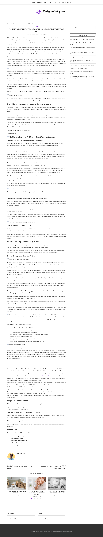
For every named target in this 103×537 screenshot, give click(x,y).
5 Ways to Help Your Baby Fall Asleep (79, 68)
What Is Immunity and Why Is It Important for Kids (82, 39)
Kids (50, 2)
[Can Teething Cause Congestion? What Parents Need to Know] (37, 483)
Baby (45, 2)
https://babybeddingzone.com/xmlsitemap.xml (49, 519)
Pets (54, 2)
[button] (9, 488)
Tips (59, 2)
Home (33, 2)
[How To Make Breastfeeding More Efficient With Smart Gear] (57, 483)
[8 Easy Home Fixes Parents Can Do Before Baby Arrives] (16, 483)
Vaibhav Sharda (35, 34)
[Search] (70, 2)
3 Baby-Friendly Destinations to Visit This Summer (82, 65)
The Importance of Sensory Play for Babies (80, 57)
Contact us (65, 2)
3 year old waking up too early (42, 375)
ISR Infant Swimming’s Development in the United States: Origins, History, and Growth (82, 77)
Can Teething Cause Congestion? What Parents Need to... (37, 493)
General (39, 2)
